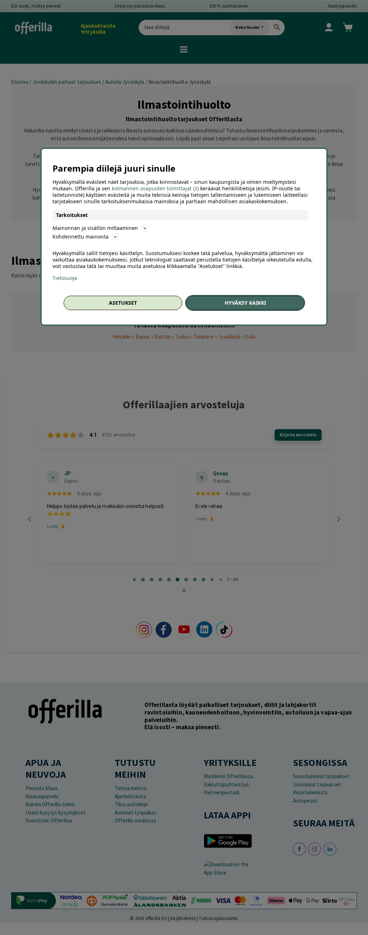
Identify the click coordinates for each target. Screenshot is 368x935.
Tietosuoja (64, 278)
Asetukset (123, 302)
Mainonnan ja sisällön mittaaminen (95, 227)
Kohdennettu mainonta (80, 236)
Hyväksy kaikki (245, 302)
